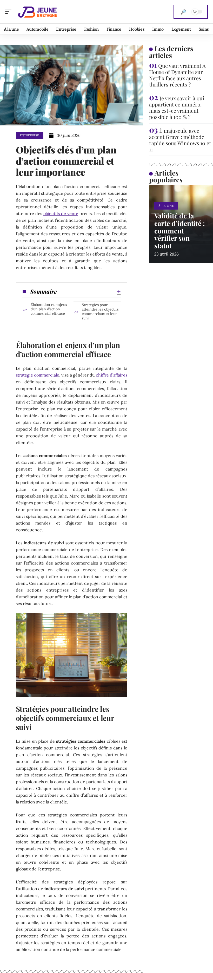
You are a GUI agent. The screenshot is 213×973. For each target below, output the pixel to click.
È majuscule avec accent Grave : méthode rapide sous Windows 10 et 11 (180, 140)
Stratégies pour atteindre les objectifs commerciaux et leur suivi (100, 311)
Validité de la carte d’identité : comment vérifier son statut (179, 230)
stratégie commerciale (37, 375)
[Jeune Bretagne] (37, 11)
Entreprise (29, 135)
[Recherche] (183, 11)
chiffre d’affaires (111, 375)
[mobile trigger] (9, 11)
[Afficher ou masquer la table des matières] (89, 291)
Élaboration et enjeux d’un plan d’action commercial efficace (49, 309)
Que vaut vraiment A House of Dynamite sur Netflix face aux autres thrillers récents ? (177, 75)
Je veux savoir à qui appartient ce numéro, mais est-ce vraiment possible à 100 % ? (176, 107)
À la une (166, 206)
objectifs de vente (60, 213)
